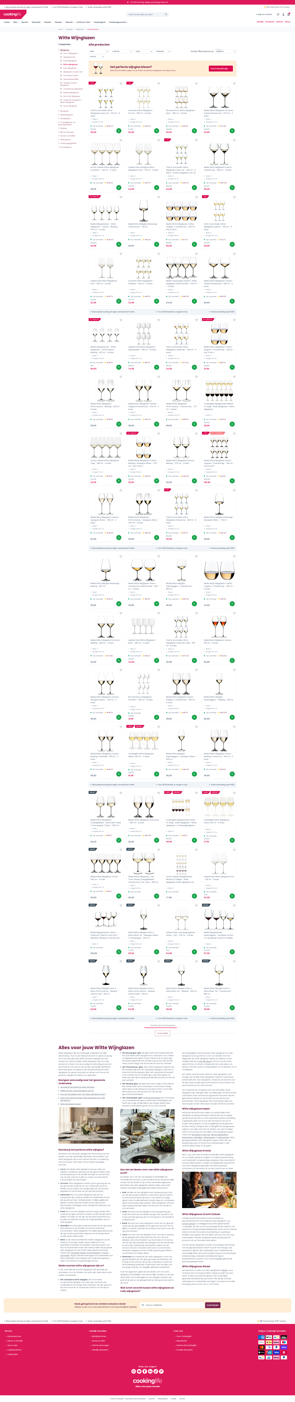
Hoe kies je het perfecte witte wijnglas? (77, 1087)
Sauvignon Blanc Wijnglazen (68, 84)
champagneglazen (152, 1097)
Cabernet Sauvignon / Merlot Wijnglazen (71, 101)
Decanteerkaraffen (71, 79)
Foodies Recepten (184, 1349)
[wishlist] (278, 14)
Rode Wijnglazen (70, 61)
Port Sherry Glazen (70, 75)
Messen (69, 22)
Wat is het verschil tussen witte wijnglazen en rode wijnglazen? (82, 1099)
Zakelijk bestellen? (100, 1349)
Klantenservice (14, 1336)
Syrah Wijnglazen (70, 106)
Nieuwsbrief (181, 1341)
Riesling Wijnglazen (71, 92)
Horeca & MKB (98, 1341)
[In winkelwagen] (118, 130)
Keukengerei (99, 22)
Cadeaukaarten (14, 1349)
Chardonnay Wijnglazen (73, 89)
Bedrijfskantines (99, 1336)
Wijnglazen (80, 29)
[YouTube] (139, 1371)
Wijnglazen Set (69, 57)
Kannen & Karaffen (67, 136)
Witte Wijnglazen (70, 64)
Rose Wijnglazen (70, 68)
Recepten (269, 21)
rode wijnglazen (205, 1061)
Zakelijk (260, 21)
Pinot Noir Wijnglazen (71, 96)
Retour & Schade (15, 1341)
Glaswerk (36, 22)
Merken (279, 21)
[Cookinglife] (12, 14)
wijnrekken (198, 1137)
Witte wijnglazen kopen (70, 1104)
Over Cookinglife (183, 1336)
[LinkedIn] (150, 1371)
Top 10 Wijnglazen (70, 53)
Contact (182, 1399)
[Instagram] (133, 1371)
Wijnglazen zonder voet (73, 72)
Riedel (83, 1253)
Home (60, 29)
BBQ (15, 22)
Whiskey (63, 128)
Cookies (173, 1399)
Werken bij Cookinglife (186, 1345)
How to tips (12, 1345)
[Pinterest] (161, 1371)
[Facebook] (144, 1371)
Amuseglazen (66, 147)
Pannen (58, 22)
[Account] (283, 14)
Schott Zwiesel (92, 1253)
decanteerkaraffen (219, 1134)
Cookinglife (120, 1399)
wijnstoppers (209, 1137)
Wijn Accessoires (67, 132)
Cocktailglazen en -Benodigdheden (67, 123)
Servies (24, 22)
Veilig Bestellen (163, 1399)
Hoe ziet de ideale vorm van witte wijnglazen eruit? (82, 1094)
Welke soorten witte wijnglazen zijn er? (77, 1090)
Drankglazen (65, 118)
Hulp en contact (265, 14)
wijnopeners (187, 1137)
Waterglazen (65, 139)
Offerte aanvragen (100, 1345)
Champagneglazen (68, 143)
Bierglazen (64, 111)
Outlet (7, 22)
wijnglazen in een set (201, 1134)
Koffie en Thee (83, 22)
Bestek (47, 22)
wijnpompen (223, 1137)
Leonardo (75, 1253)
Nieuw (287, 21)
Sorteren (218, 49)
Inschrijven (213, 1305)
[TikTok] (155, 1371)
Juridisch (151, 1399)
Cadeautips (12, 1354)
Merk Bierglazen (66, 115)
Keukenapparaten (117, 22)
